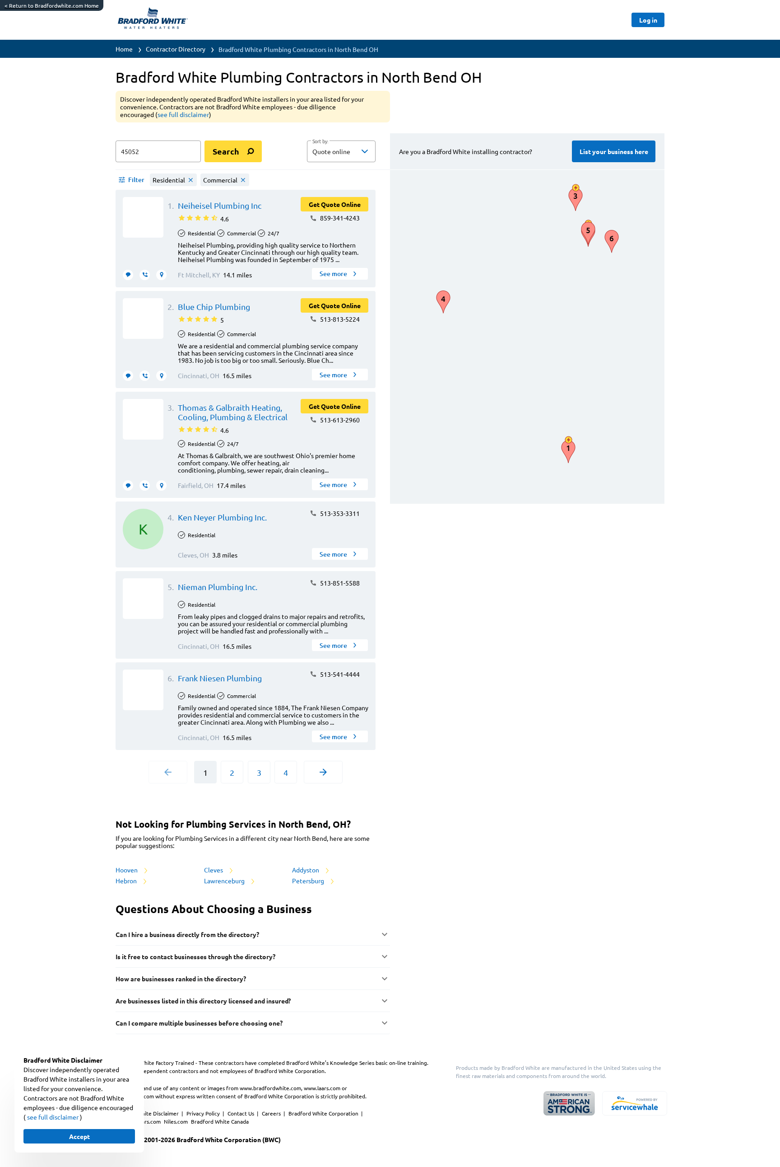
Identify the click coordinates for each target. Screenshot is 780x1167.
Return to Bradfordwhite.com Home (52, 5)
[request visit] (161, 275)
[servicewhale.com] (634, 1103)
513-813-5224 (339, 319)
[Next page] (323, 772)
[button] (341, 151)
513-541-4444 (339, 674)
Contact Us (241, 1113)
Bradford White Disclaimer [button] (146, 1113)
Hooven (127, 870)
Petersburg (308, 880)
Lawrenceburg (225, 880)
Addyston (306, 870)
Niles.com (176, 1121)
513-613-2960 (339, 420)
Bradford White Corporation (324, 1113)
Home (124, 49)
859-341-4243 (339, 218)
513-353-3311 (339, 513)
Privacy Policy (203, 1113)
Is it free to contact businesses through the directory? (195, 956)
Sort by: (320, 141)
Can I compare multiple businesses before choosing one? (199, 1023)
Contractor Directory (175, 49)
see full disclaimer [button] (183, 114)
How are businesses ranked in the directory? (181, 979)
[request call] (144, 275)
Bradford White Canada (220, 1121)
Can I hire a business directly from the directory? (187, 934)
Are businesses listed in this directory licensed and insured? (203, 1001)
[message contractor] (128, 275)
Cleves (214, 870)
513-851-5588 (339, 583)
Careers (272, 1113)
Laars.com (149, 1121)
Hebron (127, 880)
